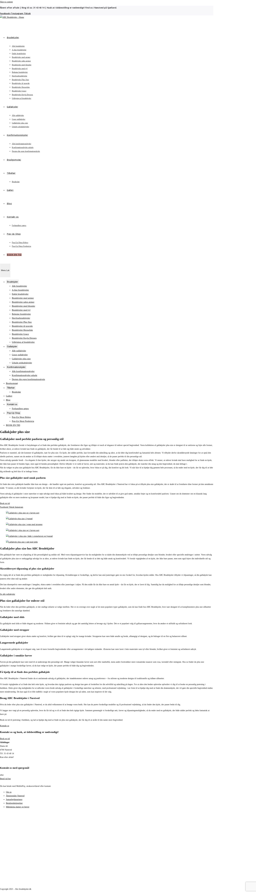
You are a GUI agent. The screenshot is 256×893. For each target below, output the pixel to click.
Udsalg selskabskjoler (22, 363)
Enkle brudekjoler (20, 294)
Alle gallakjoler (19, 350)
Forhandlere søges (20, 408)
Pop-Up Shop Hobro (21, 417)
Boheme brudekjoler (21, 314)
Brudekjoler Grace (20, 334)
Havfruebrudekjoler (21, 318)
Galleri (9, 396)
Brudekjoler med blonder (23, 306)
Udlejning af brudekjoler (23, 342)
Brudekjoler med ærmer (23, 298)
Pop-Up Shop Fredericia (23, 421)
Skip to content (6, 2)
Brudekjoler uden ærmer (23, 302)
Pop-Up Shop (13, 413)
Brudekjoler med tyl (21, 310)
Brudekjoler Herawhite (22, 330)
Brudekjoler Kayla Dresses (24, 338)
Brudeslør (16, 392)
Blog (8, 400)
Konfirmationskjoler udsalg (24, 375)
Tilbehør (11, 387)
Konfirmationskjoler (16, 367)
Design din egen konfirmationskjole (28, 379)
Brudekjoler (12, 282)
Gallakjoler (12, 346)
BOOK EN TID (13, 425)
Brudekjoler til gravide (22, 326)
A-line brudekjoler (20, 290)
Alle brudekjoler (19, 286)
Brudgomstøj (12, 383)
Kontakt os (12, 404)
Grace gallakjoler (20, 354)
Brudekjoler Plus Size (22, 322)
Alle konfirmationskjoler (23, 371)
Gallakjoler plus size (21, 358)
